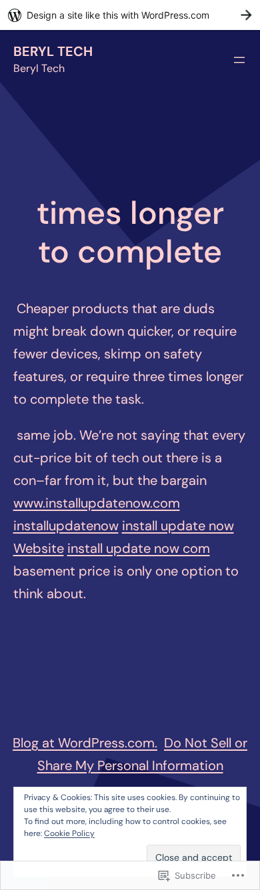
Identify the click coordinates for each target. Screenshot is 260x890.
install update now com (138, 548)
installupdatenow (66, 525)
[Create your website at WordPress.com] (130, 15)
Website (38, 548)
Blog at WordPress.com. (85, 742)
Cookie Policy (69, 833)
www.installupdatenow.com (96, 503)
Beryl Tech (53, 51)
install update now (178, 525)
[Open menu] (239, 60)
